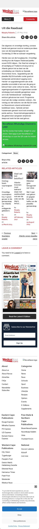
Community (30, 19)
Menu (5, 19)
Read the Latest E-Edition (19, 316)
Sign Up (19, 343)
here (14, 134)
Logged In (18, 253)
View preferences (19, 521)
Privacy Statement (24, 526)
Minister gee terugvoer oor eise (31, 184)
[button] (36, 487)
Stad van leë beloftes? (18, 176)
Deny (19, 515)
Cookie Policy (12, 526)
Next (33, 233)
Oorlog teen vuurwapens (7, 184)
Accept (19, 509)
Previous (7, 233)
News (16, 153)
